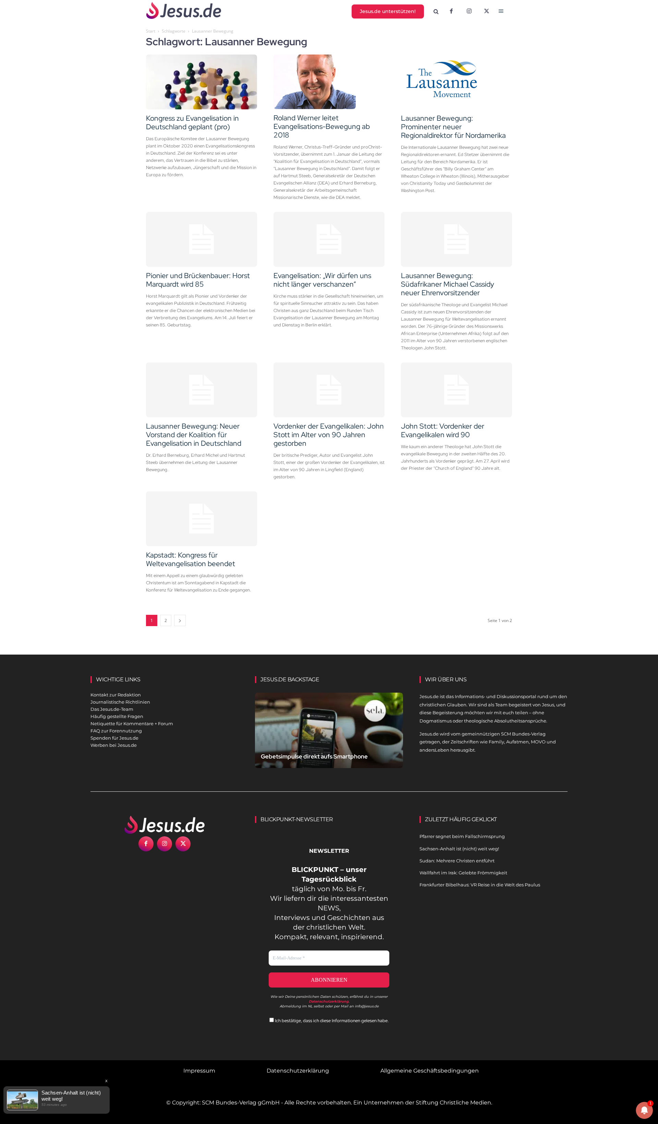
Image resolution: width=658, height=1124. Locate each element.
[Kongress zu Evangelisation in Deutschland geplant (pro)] (201, 82)
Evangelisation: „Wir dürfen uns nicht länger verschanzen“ (322, 280)
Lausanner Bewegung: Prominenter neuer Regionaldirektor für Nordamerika (453, 126)
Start (150, 31)
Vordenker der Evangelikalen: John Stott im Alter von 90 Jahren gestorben (328, 434)
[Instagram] (469, 11)
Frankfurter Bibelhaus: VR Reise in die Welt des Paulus (479, 884)
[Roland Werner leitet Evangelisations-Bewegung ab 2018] (329, 82)
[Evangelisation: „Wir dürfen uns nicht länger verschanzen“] (329, 239)
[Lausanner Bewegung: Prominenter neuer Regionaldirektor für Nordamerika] (456, 82)
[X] (487, 11)
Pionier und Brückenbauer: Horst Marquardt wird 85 (198, 280)
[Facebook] (451, 11)
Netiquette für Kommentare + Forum (131, 723)
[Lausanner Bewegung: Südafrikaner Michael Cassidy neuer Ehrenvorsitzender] (456, 239)
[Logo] (164, 824)
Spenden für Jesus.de (114, 738)
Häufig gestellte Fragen (116, 716)
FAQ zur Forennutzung (116, 730)
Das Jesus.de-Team (111, 709)
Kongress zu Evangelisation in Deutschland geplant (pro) (192, 122)
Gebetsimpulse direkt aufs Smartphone (314, 756)
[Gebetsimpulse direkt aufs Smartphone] (329, 738)
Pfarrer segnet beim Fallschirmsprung (462, 836)
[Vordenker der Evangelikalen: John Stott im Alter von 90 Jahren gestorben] (329, 389)
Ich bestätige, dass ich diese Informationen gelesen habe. (331, 1021)
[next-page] (180, 620)
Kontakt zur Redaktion (115, 694)
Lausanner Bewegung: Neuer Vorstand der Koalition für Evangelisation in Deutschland (193, 434)
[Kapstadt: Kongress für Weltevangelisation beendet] (201, 518)
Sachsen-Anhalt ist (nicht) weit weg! (459, 848)
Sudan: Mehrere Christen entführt (457, 860)
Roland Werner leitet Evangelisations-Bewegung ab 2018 (321, 126)
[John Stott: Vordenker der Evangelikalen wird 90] (456, 389)
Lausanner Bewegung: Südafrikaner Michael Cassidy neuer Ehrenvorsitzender (447, 284)
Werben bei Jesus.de (113, 745)
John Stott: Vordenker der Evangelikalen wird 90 (442, 430)
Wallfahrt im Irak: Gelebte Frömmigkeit (463, 872)
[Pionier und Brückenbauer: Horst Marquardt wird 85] (201, 239)
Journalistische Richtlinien (120, 702)
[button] (436, 11)
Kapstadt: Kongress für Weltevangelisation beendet (190, 559)
